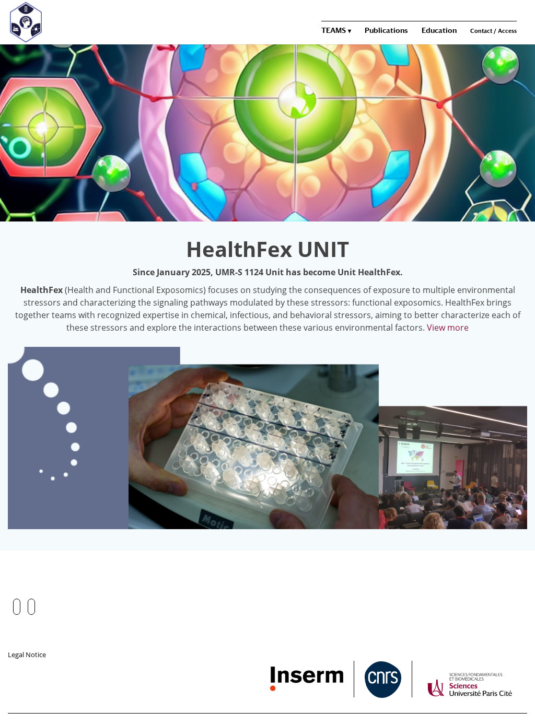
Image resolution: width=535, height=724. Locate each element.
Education (439, 30)
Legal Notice (27, 654)
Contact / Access (493, 31)
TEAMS (333, 30)
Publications (386, 30)
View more (448, 327)
